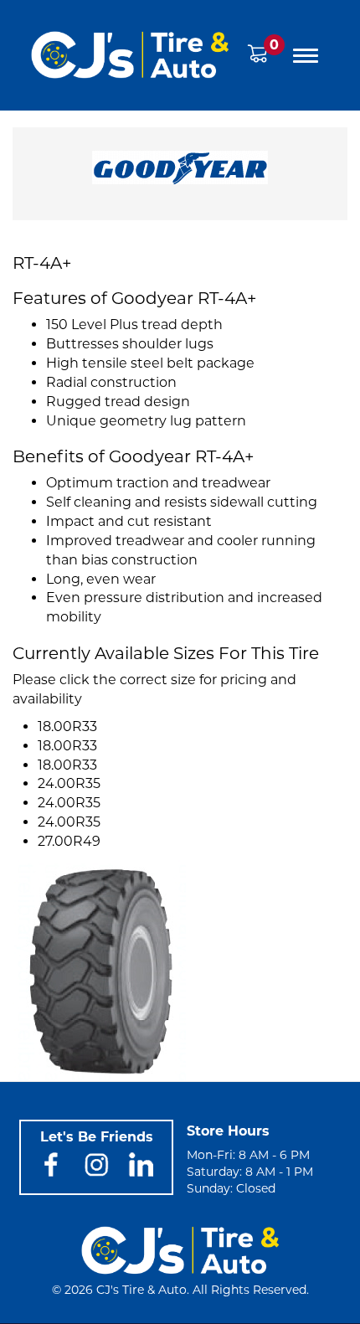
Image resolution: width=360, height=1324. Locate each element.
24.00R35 (69, 783)
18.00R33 (67, 726)
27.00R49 (69, 841)
